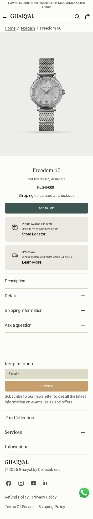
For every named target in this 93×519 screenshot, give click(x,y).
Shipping (26, 195)
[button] (5, 16)
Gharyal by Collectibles (39, 469)
